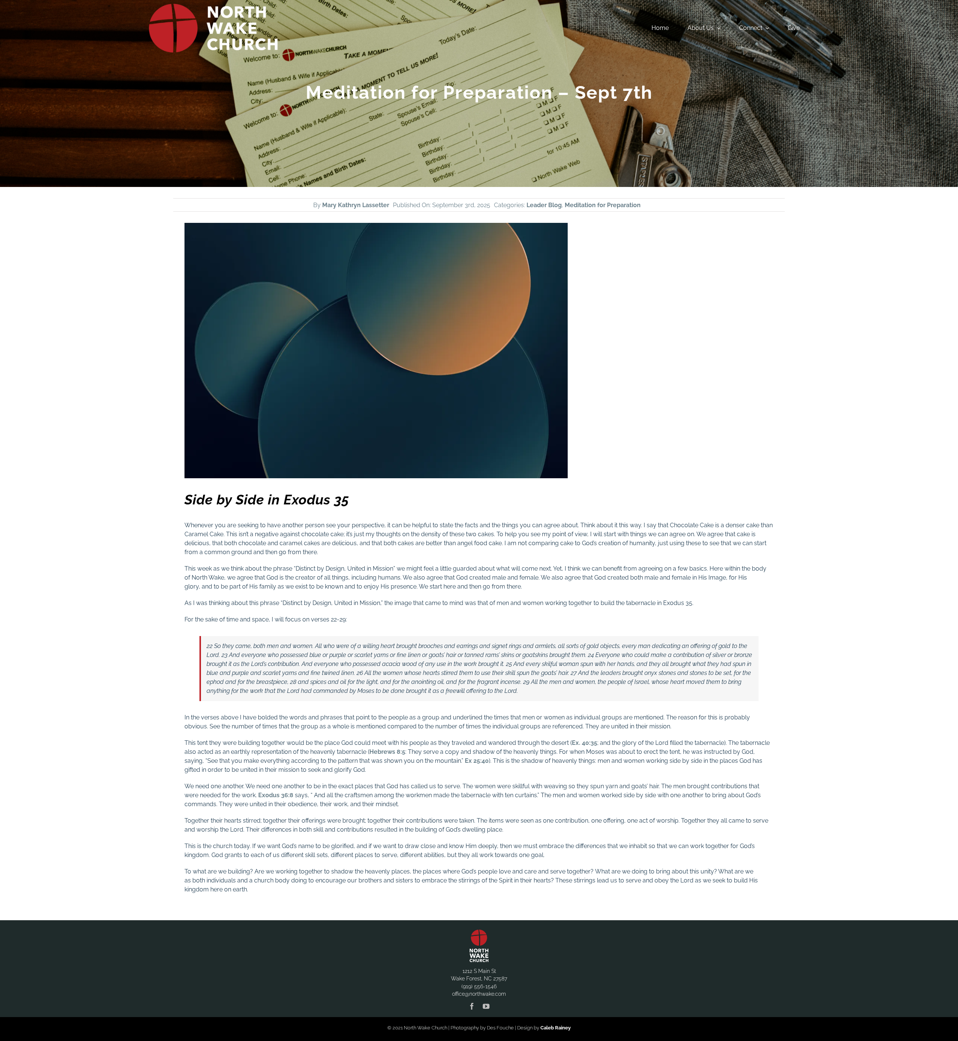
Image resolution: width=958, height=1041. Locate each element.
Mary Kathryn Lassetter (355, 205)
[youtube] (486, 1006)
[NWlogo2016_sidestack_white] (213, 6)
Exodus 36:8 (275, 795)
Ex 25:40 (477, 760)
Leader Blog (544, 205)
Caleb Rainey (555, 1028)
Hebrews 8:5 (387, 751)
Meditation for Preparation (603, 205)
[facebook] (472, 1006)
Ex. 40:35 (584, 742)
